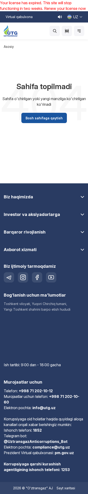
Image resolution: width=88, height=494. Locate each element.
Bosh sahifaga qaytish (44, 118)
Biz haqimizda (18, 196)
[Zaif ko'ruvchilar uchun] (67, 31)
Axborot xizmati (20, 249)
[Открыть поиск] (55, 31)
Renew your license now (65, 8)
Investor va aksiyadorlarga (32, 214)
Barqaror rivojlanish (25, 232)
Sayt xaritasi (66, 488)
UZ (75, 17)
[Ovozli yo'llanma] (60, 17)
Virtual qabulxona (19, 17)
